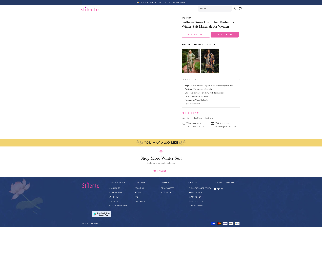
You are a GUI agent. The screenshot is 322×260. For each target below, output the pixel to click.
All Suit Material (159, 171)
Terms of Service (195, 201)
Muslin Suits (114, 197)
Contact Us (167, 193)
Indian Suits (114, 188)
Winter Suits (114, 201)
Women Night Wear (118, 206)
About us (139, 188)
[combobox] (215, 9)
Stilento (94, 223)
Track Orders (167, 188)
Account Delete (195, 206)
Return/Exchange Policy (199, 188)
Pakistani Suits (115, 193)
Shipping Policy (195, 193)
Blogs (138, 193)
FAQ (136, 197)
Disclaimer (140, 201)
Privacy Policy (194, 197)
